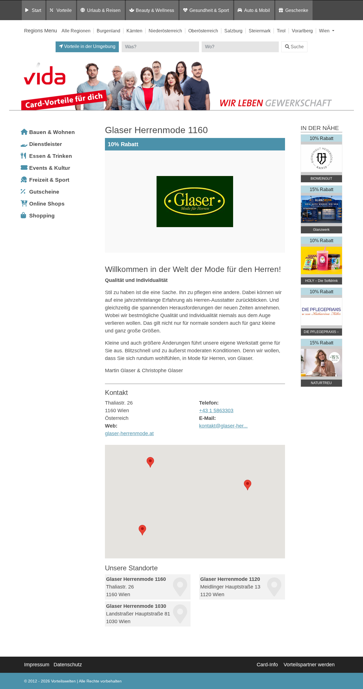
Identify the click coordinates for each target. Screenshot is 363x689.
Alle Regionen (76, 30)
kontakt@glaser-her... (223, 426)
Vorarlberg (302, 30)
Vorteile (64, 10)
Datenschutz (68, 664)
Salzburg (233, 30)
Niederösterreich (165, 30)
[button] (150, 462)
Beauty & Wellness (155, 10)
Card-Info (267, 664)
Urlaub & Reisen (104, 10)
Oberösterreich (203, 30)
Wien (325, 30)
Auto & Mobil (257, 10)
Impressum (36, 664)
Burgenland (108, 30)
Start (36, 10)
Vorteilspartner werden (309, 664)
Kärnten (134, 30)
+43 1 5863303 (216, 410)
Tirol (281, 30)
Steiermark (260, 30)
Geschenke (296, 10)
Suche (297, 46)
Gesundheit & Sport (209, 10)
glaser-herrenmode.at (129, 433)
